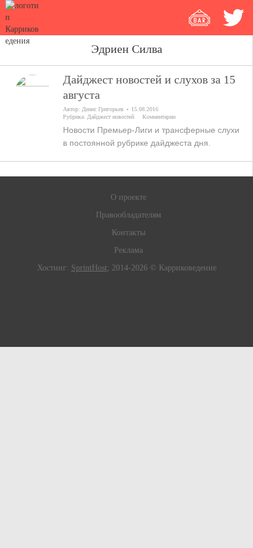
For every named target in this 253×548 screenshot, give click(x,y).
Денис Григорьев (103, 109)
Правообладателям (128, 214)
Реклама (128, 250)
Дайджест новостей (110, 116)
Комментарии (158, 116)
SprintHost (89, 267)
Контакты (128, 232)
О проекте (129, 197)
